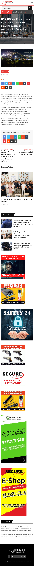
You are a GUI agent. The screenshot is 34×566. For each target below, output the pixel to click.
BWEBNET (29, 561)
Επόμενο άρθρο (28, 149)
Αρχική (4, 35)
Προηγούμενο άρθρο (7, 149)
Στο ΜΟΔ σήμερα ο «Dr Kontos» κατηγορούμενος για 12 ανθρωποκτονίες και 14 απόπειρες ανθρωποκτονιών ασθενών (8, 156)
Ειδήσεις (9, 35)
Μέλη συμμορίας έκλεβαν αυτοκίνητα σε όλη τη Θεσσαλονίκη (26, 152)
